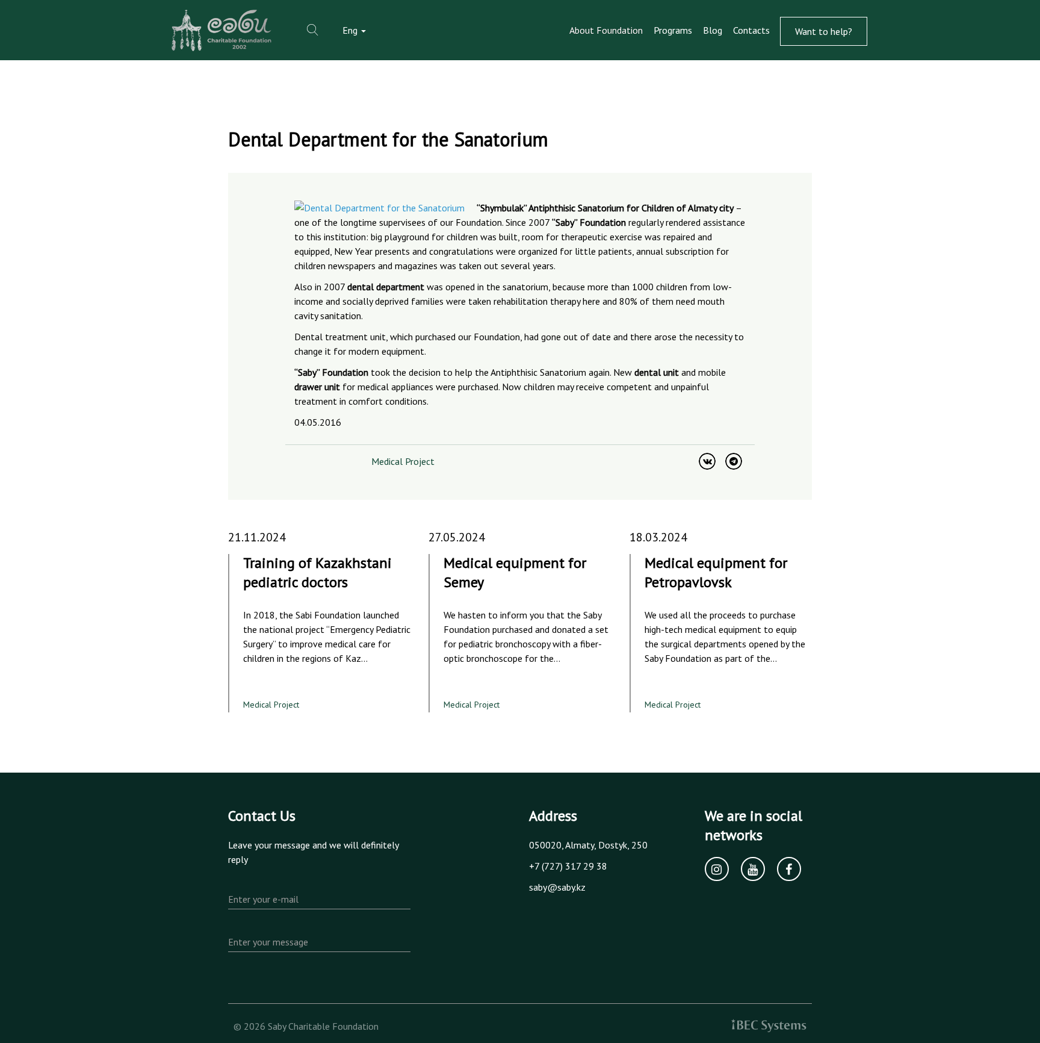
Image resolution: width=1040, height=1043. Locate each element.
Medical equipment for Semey (515, 572)
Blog (712, 30)
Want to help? (823, 31)
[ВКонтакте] (707, 461)
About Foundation (606, 30)
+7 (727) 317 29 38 (568, 866)
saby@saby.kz (557, 887)
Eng (351, 30)
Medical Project (403, 461)
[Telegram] (733, 461)
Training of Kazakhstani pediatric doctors (317, 572)
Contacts (751, 30)
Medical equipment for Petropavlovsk (716, 572)
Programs (673, 30)
